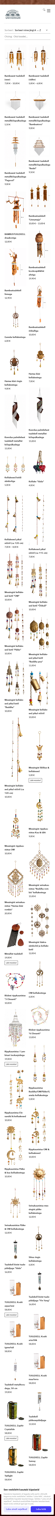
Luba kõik (41, 1509)
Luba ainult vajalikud (16, 1509)
